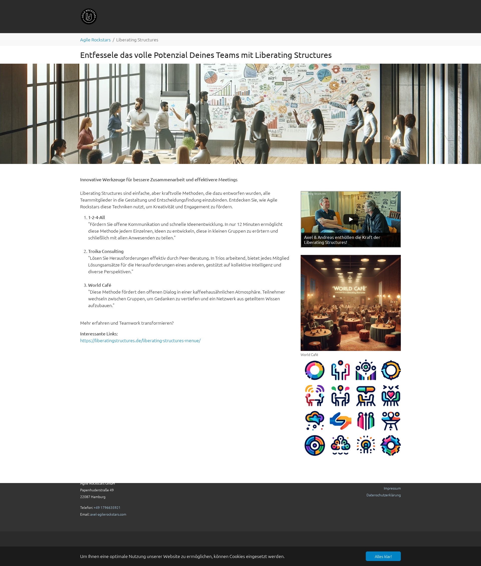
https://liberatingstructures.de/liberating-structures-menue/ (140, 340)
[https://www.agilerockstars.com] (88, 16)
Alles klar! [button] (383, 556)
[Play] (351, 219)
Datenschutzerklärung (384, 494)
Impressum (392, 488)
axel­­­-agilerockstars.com (108, 514)
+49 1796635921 (107, 507)
